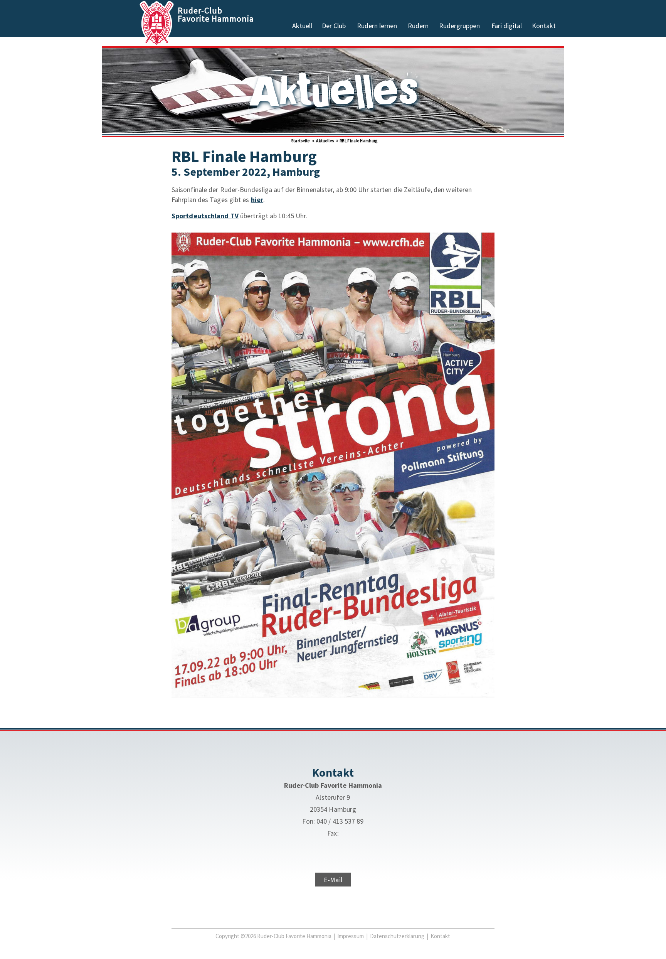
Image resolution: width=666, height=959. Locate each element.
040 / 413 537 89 (340, 821)
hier (257, 199)
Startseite (299, 140)
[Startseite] (157, 43)
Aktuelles (324, 140)
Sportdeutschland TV (205, 215)
